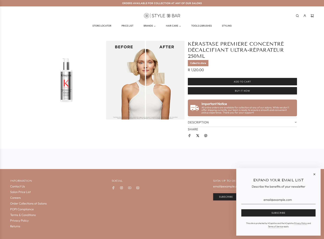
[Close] (314, 174)
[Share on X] (197, 136)
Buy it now (242, 90)
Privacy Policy (300, 223)
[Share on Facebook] (189, 136)
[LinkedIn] (137, 188)
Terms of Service (275, 226)
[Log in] (304, 15)
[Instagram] (121, 188)
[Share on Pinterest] (205, 136)
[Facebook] (113, 188)
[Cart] (312, 15)
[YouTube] (129, 188)
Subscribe (226, 196)
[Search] (297, 15)
